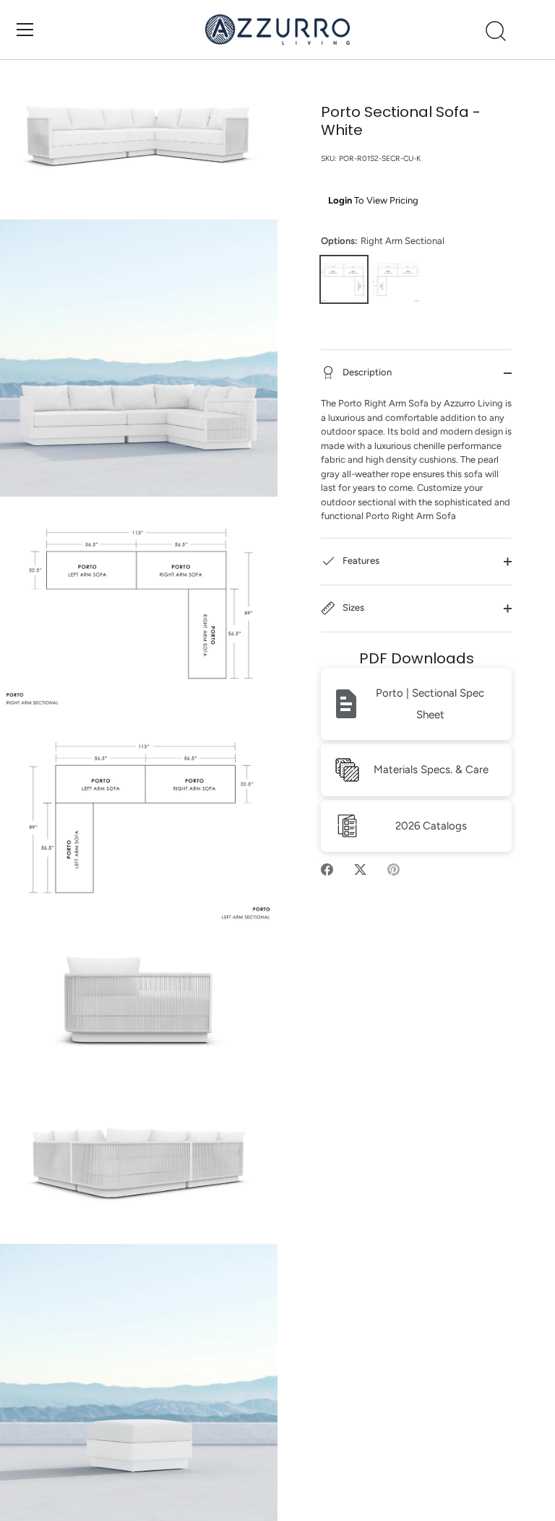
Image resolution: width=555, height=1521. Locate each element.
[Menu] (25, 29)
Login (340, 200)
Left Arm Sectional (396, 279)
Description (366, 372)
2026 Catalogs (431, 825)
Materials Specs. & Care (431, 769)
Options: (382, 240)
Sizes (352, 607)
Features (359, 560)
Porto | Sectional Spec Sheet (430, 704)
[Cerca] (496, 32)
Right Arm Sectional (344, 279)
